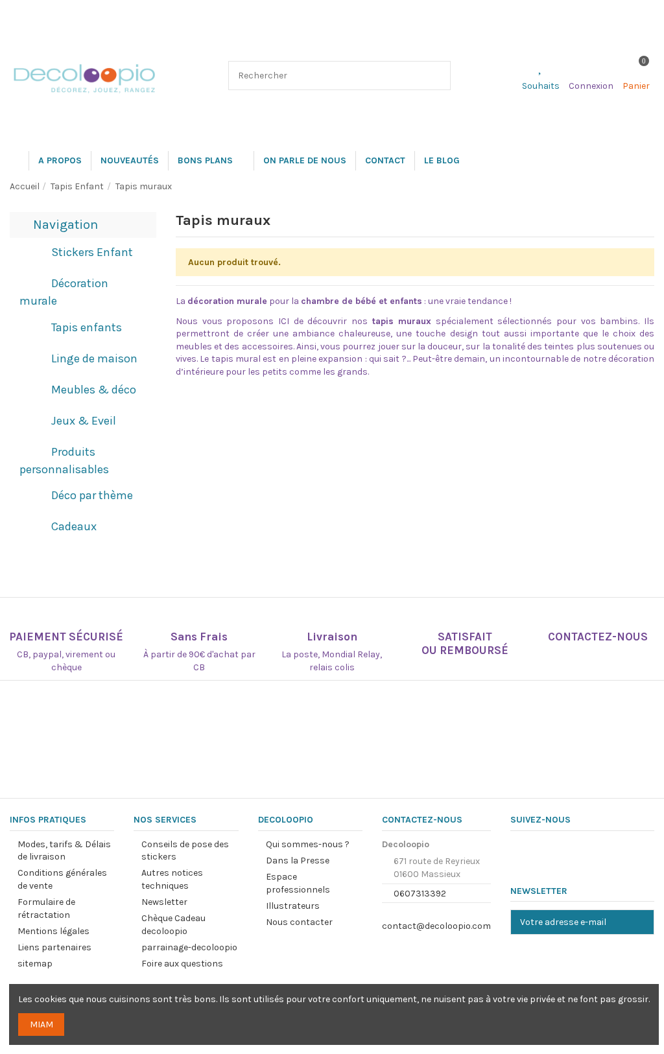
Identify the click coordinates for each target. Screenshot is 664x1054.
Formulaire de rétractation (46, 908)
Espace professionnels (298, 883)
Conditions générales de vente (62, 879)
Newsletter (164, 902)
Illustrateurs (293, 905)
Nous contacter (299, 922)
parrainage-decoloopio (189, 947)
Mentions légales (53, 931)
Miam (41, 1024)
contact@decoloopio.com (436, 925)
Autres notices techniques (172, 879)
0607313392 (420, 893)
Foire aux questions (182, 963)
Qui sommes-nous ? (308, 844)
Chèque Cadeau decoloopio (173, 925)
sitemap (35, 963)
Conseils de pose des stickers (185, 851)
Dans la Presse (297, 860)
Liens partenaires (54, 947)
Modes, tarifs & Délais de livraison (64, 851)
